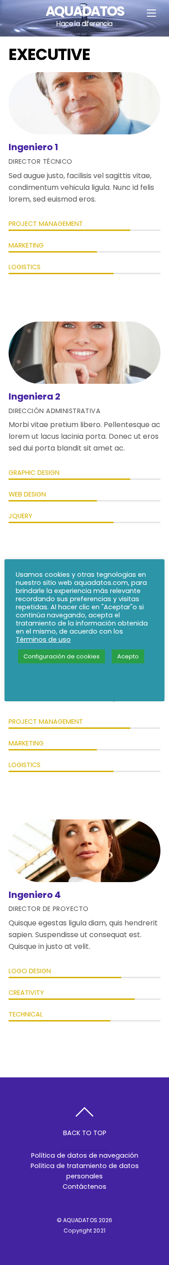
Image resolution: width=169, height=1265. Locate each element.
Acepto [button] (128, 656)
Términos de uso (43, 639)
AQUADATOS (80, 1220)
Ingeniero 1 (33, 147)
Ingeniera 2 (34, 396)
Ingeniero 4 (35, 894)
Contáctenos (84, 1186)
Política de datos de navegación (84, 1155)
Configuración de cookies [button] (61, 656)
